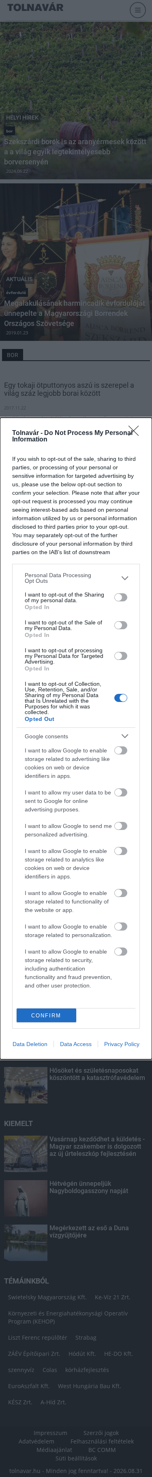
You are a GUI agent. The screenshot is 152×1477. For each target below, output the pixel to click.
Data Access (76, 1044)
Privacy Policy (121, 1044)
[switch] (120, 597)
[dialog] (76, 738)
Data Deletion (30, 1044)
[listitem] (76, 578)
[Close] (136, 433)
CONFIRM (46, 1016)
